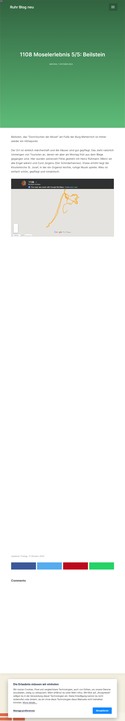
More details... (30, 702)
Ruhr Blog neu (22, 7)
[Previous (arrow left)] (6, 718)
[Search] (104, 7)
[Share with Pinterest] (75, 566)
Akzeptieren (102, 710)
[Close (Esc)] (6, 714)
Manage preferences (24, 710)
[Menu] (113, 7)
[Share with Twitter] (49, 566)
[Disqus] (62, 622)
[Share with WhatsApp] (101, 566)
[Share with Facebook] (23, 566)
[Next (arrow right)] (19, 718)
